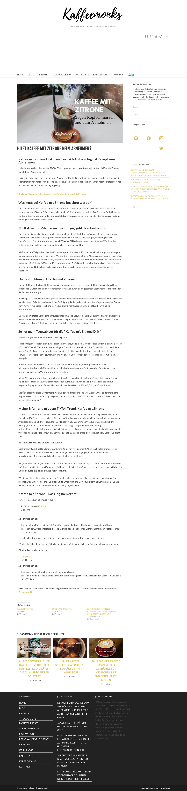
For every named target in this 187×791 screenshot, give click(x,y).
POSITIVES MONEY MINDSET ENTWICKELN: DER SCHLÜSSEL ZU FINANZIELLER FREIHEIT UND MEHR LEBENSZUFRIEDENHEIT (150, 189)
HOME (22, 702)
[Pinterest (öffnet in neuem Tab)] (151, 36)
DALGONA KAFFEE (25, 609)
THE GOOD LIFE (27, 718)
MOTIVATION (26, 733)
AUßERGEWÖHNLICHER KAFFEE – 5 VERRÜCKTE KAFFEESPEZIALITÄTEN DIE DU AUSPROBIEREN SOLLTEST (34, 669)
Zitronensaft (25, 592)
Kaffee (42, 506)
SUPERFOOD (26, 749)
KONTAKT (24, 766)
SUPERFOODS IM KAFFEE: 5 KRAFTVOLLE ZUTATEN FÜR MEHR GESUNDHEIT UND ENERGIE (101, 611)
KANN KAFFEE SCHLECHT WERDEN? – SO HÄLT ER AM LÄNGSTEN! (70, 667)
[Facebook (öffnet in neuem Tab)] (146, 36)
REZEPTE (24, 713)
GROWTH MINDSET (30, 728)
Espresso (27, 556)
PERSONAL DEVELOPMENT (34, 739)
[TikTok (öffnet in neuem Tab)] (160, 36)
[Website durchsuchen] (167, 37)
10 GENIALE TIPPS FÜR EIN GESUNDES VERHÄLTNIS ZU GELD (72, 726)
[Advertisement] (75, 53)
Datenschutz (153, 788)
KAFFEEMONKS (27, 761)
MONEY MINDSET (29, 723)
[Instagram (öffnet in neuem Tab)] (156, 36)
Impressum (144, 788)
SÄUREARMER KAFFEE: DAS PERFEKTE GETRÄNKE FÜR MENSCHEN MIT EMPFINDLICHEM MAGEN (105, 670)
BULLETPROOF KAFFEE (62, 609)
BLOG (22, 708)
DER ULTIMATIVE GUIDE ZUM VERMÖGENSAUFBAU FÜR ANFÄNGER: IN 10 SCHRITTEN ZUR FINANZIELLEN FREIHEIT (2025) (149, 172)
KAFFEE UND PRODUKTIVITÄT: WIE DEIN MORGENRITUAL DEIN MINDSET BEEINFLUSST (74, 775)
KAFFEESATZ (26, 756)
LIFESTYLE (25, 744)
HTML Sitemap (165, 788)
